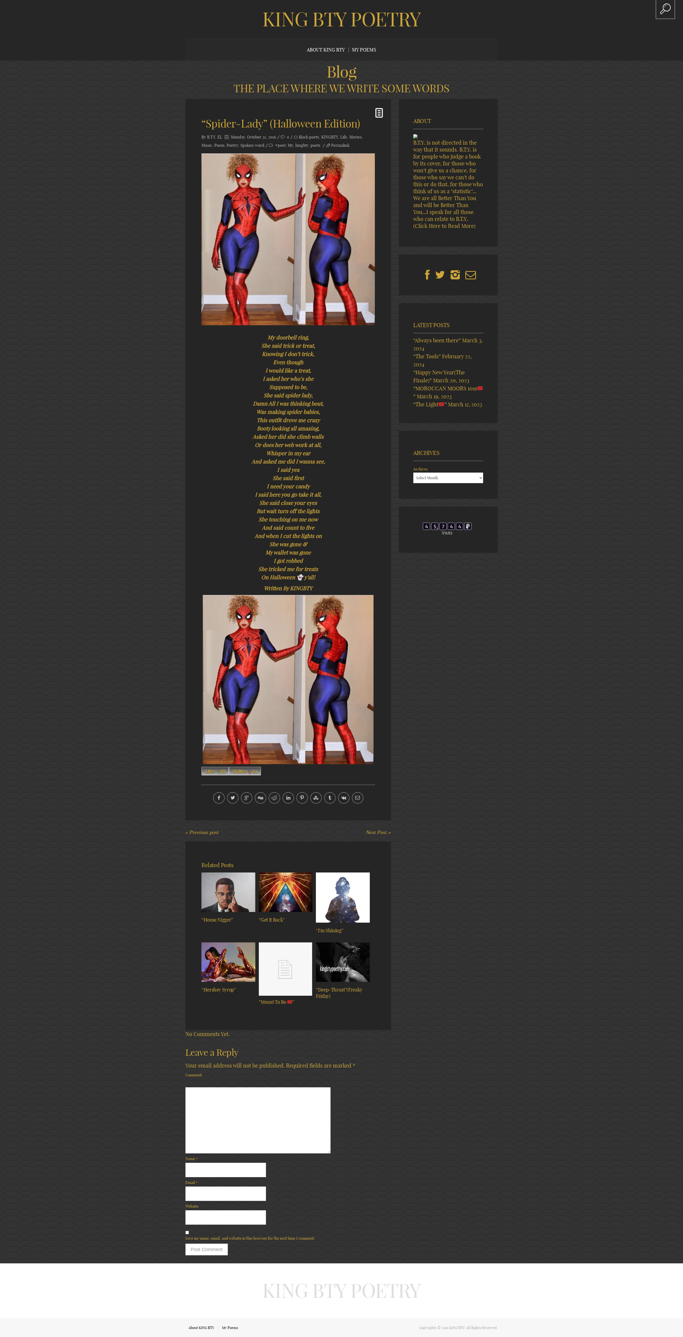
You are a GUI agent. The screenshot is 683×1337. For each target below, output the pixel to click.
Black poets (309, 137)
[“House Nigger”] (228, 892)
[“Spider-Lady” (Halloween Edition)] (288, 239)
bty (290, 145)
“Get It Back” (272, 920)
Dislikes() (245, 771)
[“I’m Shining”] (343, 897)
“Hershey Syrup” (218, 990)
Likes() (215, 771)
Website (191, 1206)
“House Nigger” (217, 920)
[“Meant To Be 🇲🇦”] (286, 969)
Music (206, 145)
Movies (355, 137)
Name (191, 1158)
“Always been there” (437, 340)
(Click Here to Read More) (444, 226)
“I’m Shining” (329, 930)
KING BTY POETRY (341, 19)
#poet (280, 145)
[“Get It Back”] (286, 892)
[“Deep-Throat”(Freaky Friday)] (343, 962)
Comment (193, 1075)
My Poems (364, 50)
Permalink (340, 145)
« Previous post (202, 832)
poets (315, 145)
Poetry (232, 145)
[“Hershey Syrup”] (228, 962)
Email (191, 1182)
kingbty (301, 145)
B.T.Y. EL (214, 137)
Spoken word (252, 145)
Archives (420, 469)
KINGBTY (329, 137)
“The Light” (430, 404)
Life (343, 137)
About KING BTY (326, 50)
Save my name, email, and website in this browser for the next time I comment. (250, 1238)
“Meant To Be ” (276, 1002)
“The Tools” (427, 356)
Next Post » (378, 832)
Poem (219, 145)
